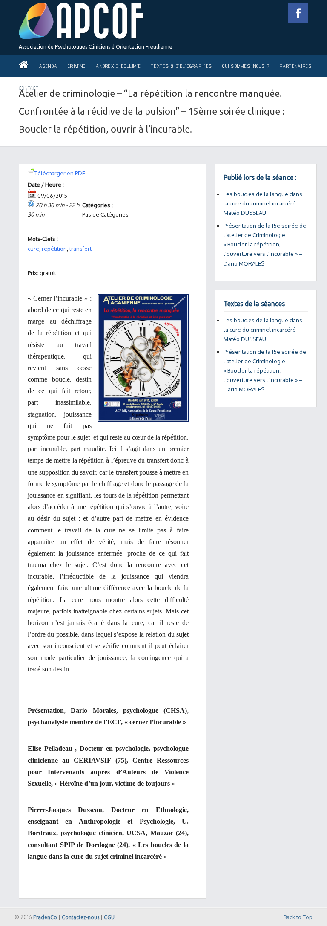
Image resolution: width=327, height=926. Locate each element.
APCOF (81, 21)
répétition (54, 248)
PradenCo (45, 917)
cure (33, 248)
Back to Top (298, 917)
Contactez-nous (80, 917)
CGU (109, 917)
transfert (80, 248)
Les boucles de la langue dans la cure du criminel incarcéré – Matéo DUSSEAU (263, 203)
